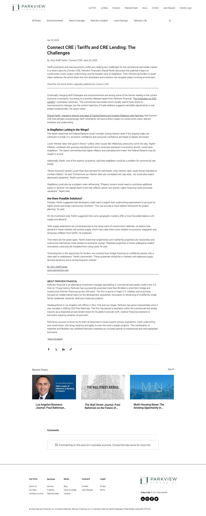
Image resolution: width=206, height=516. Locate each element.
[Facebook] (152, 499)
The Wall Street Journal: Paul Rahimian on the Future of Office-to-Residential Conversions (102, 406)
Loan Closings (121, 20)
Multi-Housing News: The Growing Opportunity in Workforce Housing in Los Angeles (149, 406)
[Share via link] (70, 349)
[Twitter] (156, 499)
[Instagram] (147, 499)
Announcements (55, 20)
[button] (92, 8)
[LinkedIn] (143, 499)
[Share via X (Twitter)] (56, 349)
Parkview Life (140, 20)
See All (171, 369)
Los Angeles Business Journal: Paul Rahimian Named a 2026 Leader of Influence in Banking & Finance (50, 406)
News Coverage (77, 20)
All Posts (36, 20)
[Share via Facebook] (48, 349)
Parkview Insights (99, 20)
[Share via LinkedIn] (63, 349)
